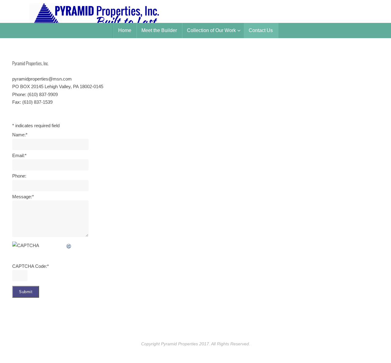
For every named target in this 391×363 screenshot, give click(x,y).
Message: (23, 196)
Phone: (19, 175)
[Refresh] (69, 245)
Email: (19, 155)
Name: (19, 134)
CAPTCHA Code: (30, 266)
